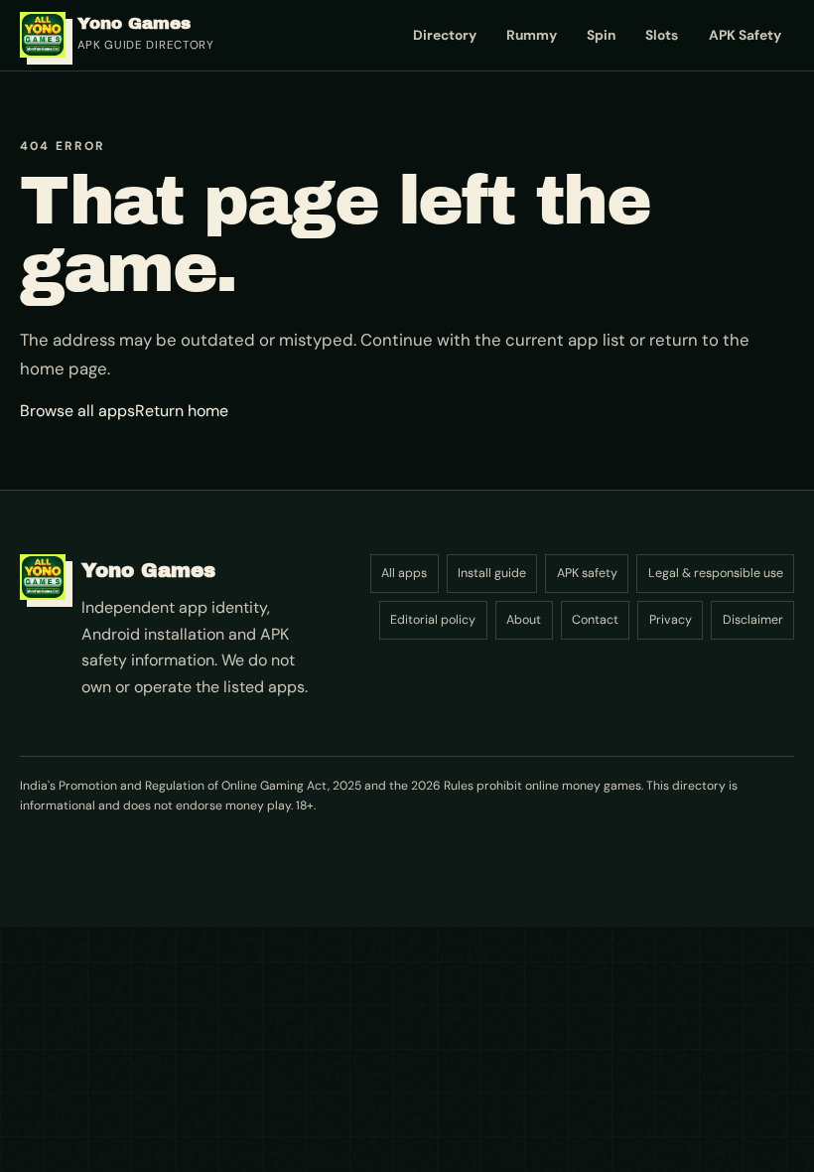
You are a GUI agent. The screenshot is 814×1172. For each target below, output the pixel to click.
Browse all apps (77, 410)
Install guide (492, 573)
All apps (404, 573)
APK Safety (745, 35)
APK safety (587, 573)
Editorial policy (432, 620)
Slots (661, 35)
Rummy (531, 35)
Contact (595, 620)
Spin (601, 35)
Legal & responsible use (715, 573)
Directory (444, 35)
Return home (181, 410)
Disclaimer (753, 620)
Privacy (670, 620)
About (523, 620)
